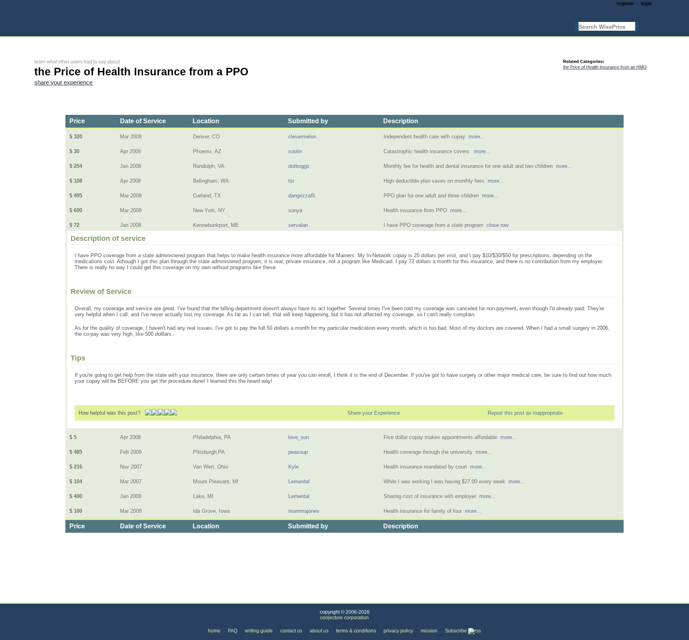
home (214, 631)
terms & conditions (356, 631)
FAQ (232, 631)
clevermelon (302, 137)
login (646, 3)
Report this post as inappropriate (525, 413)
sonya (295, 210)
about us (319, 631)
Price (77, 121)
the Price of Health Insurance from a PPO (229, 598)
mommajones (303, 511)
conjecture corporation (344, 617)
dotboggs (298, 166)
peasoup (298, 452)
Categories (46, 598)
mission (429, 631)
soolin (295, 151)
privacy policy (398, 631)
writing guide (259, 631)
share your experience (63, 82)
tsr (291, 181)
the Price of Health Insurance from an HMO (605, 67)
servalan (298, 225)
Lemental (298, 481)
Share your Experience (373, 413)
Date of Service (143, 121)
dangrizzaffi (301, 196)
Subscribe (456, 631)
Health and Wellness (94, 598)
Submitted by (308, 121)
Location (206, 121)
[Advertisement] (179, 42)
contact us (291, 631)
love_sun (298, 437)
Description (400, 121)
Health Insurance (149, 598)
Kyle (293, 467)
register (625, 3)
